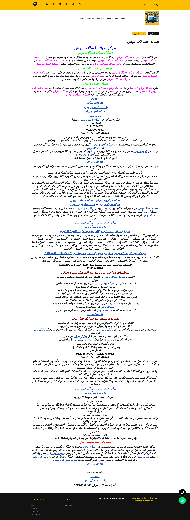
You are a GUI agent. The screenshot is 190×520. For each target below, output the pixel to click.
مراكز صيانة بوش (85, 208)
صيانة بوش (95, 115)
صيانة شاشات (35, 511)
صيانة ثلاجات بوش (109, 204)
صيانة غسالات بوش (81, 200)
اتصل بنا (82, 18)
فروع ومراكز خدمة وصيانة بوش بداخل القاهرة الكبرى (95, 231)
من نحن (116, 18)
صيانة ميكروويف (35, 514)
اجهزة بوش (140, 151)
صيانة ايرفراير (35, 508)
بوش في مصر (40, 456)
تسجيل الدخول (68, 505)
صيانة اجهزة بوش (90, 119)
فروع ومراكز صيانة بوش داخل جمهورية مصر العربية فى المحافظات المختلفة (95, 253)
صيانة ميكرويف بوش (108, 200)
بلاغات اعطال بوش (95, 107)
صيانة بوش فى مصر (65, 459)
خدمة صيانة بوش (115, 276)
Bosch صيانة (95, 102)
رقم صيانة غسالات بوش (107, 63)
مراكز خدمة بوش (84, 222)
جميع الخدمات (90, 18)
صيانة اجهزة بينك (95, 111)
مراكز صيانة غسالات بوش (127, 72)
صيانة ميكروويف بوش (82, 204)
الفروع (109, 18)
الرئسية (123, 18)
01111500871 (149, 5)
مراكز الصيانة (100, 18)
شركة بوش (107, 283)
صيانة (32, 505)
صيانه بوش (143, 456)
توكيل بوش (107, 329)
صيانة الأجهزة (153, 34)
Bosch (95, 98)
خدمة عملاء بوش (148, 208)
